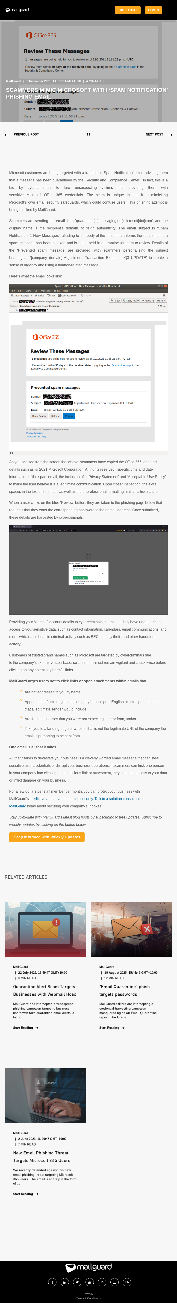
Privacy (88, 1294)
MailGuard (13, 81)
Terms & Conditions (88, 1298)
